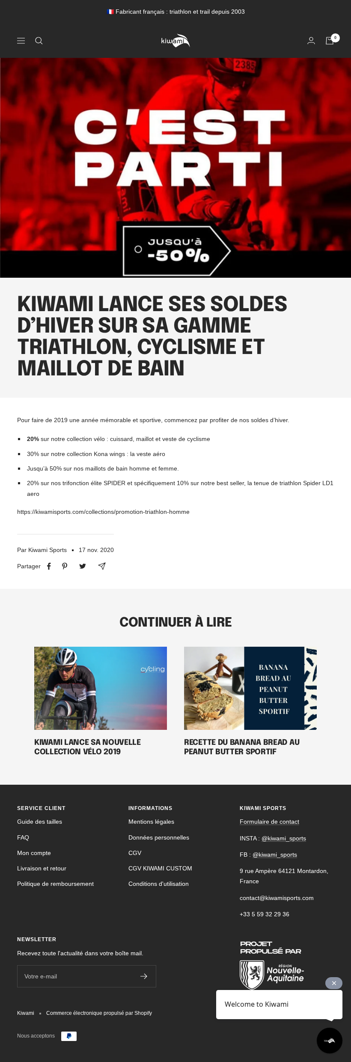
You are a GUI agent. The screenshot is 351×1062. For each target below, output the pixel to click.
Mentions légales (151, 821)
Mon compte (34, 852)
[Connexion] (311, 40)
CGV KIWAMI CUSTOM (160, 868)
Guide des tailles (39, 821)
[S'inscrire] (144, 976)
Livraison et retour (41, 868)
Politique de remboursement (55, 883)
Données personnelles (158, 837)
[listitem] (49, 566)
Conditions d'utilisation (158, 883)
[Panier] (329, 41)
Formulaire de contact (269, 821)
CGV (134, 852)
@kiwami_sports (284, 838)
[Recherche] (39, 41)
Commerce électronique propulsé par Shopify (99, 1013)
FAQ (23, 837)
